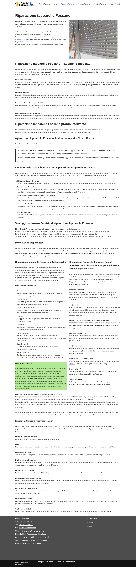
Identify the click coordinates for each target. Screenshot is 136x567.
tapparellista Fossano (22, 39)
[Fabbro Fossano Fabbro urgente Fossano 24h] (24, 4)
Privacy (89, 526)
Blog (111, 4)
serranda (72, 364)
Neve (17, 562)
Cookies (90, 523)
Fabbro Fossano (44, 4)
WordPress (19, 564)
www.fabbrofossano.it (27, 528)
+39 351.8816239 (26, 525)
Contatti (117, 4)
